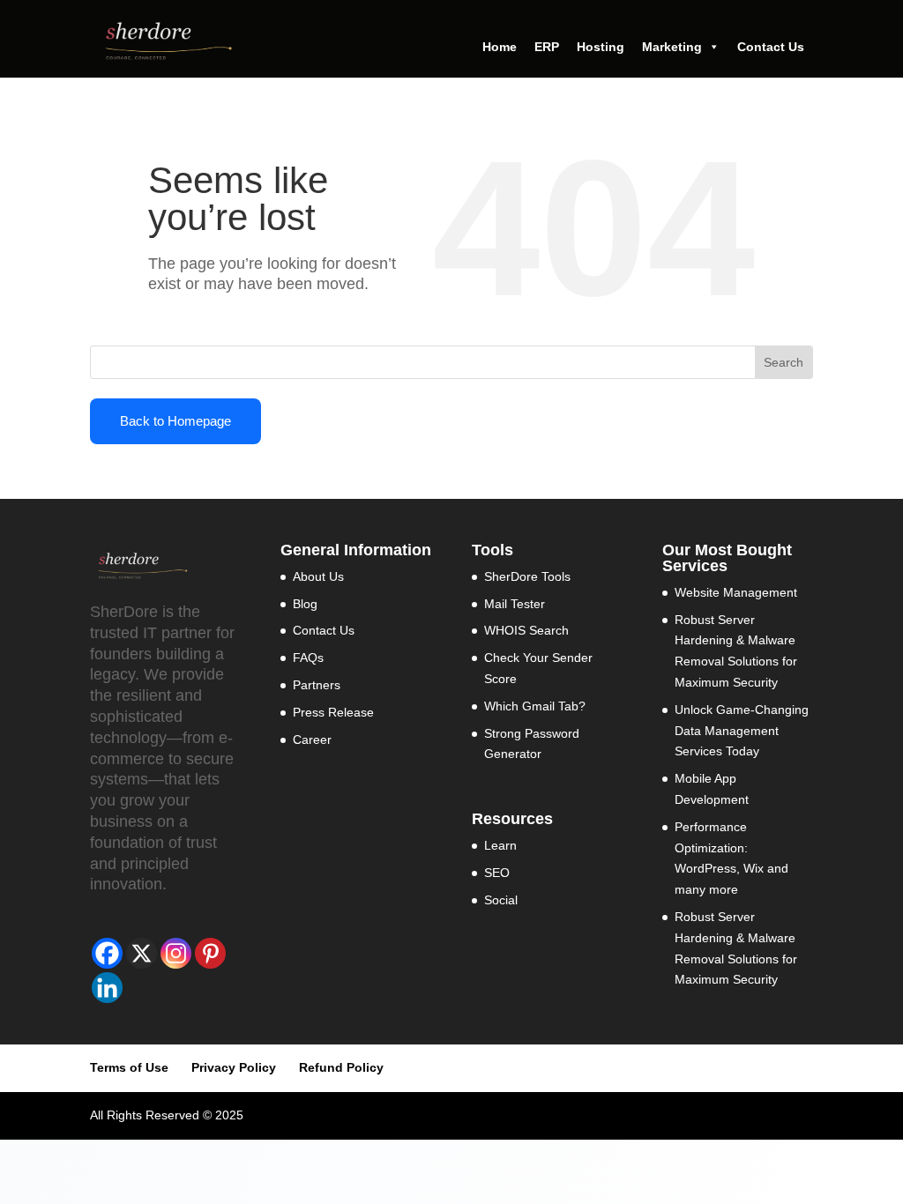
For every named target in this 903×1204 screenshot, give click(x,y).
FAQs (308, 657)
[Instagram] (175, 953)
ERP (546, 47)
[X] (141, 953)
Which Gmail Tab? (535, 706)
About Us (318, 576)
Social (501, 900)
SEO (497, 873)
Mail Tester (514, 604)
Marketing (672, 47)
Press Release (333, 712)
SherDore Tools (527, 576)
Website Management (736, 592)
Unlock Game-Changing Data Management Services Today (742, 730)
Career (312, 739)
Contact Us (770, 47)
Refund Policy (341, 1067)
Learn (500, 845)
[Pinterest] (210, 953)
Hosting (600, 47)
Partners (316, 685)
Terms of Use (129, 1067)
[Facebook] (107, 953)
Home (499, 47)
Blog (305, 604)
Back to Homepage (175, 420)
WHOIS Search (526, 630)
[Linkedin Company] (107, 987)
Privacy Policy (233, 1067)
